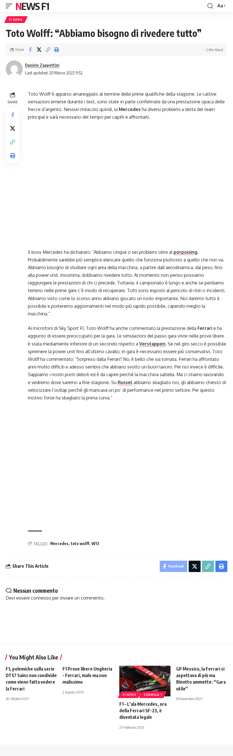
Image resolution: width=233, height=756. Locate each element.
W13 (95, 543)
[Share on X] (39, 49)
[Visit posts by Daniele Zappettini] (14, 69)
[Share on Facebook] (30, 49)
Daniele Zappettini (42, 65)
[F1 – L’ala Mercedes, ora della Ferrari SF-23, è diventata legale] (144, 681)
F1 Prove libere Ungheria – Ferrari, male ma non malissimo (87, 675)
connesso (41, 598)
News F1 (32, 6)
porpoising (185, 252)
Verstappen (152, 344)
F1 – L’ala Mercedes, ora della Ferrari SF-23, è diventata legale (143, 710)
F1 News (16, 19)
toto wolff (80, 543)
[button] (10, 6)
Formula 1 (153, 694)
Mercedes (59, 543)
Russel (125, 382)
